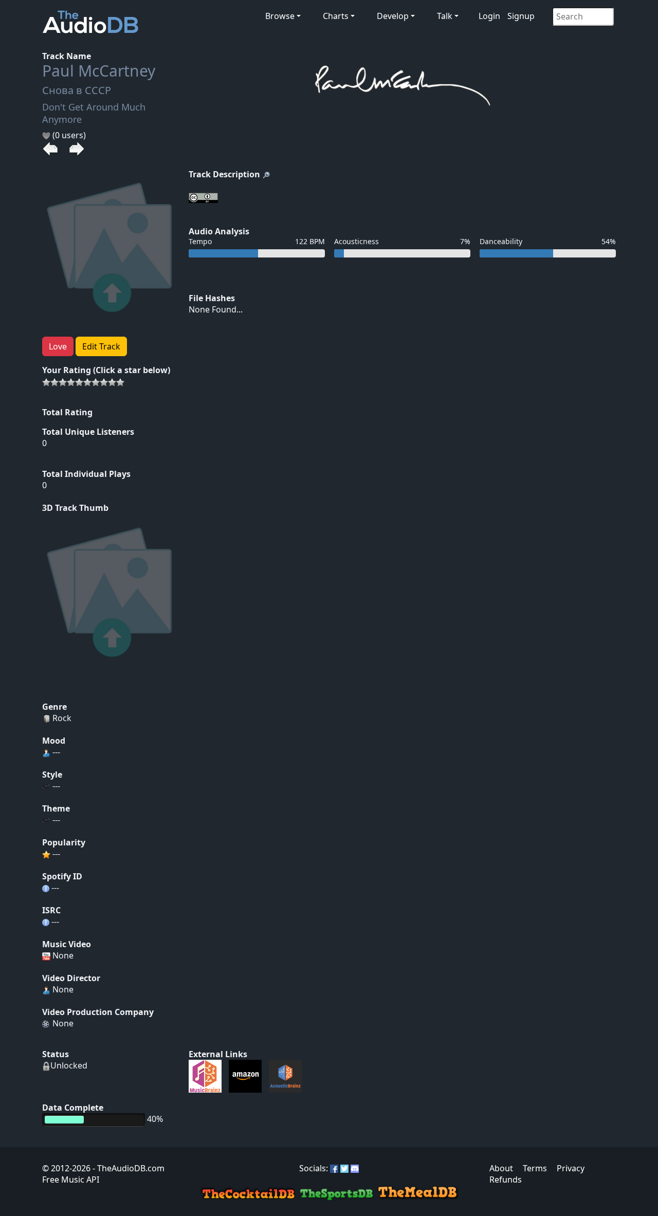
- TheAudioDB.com (127, 1168)
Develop (393, 16)
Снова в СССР (76, 90)
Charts (336, 16)
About (501, 1168)
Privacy (570, 1168)
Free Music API (70, 1179)
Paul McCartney (98, 70)
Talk (444, 16)
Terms (535, 1168)
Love (58, 346)
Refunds (505, 1179)
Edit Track (101, 346)
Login (489, 16)
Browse (280, 16)
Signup (521, 16)
